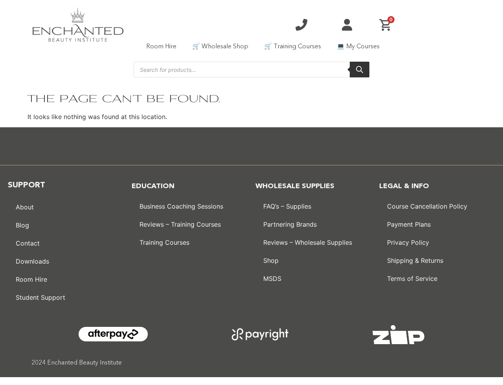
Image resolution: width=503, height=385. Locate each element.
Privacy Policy (408, 242)
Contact (28, 243)
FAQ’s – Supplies (287, 206)
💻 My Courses (358, 47)
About (25, 207)
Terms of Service (412, 278)
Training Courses (164, 242)
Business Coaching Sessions (181, 206)
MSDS (272, 278)
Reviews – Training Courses (180, 224)
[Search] (359, 69)
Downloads (32, 261)
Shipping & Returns (415, 260)
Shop (271, 260)
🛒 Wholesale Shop (220, 47)
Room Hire (161, 47)
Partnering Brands (290, 224)
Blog (22, 225)
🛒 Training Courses (292, 47)
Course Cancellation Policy (427, 206)
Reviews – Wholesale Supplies (307, 242)
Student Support (40, 297)
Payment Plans (409, 224)
